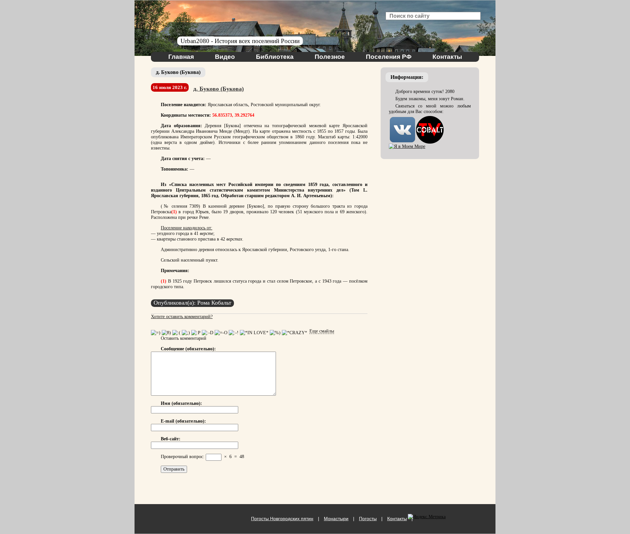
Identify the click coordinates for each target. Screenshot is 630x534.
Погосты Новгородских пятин (282, 518)
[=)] (155, 333)
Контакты (447, 56)
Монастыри (336, 518)
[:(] (176, 333)
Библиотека (275, 56)
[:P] (195, 333)
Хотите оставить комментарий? (182, 316)
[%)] (275, 333)
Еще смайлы (321, 331)
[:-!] (234, 333)
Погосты (368, 518)
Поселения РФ (388, 56)
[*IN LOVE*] (254, 333)
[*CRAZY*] (294, 333)
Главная (181, 56)
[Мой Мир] (407, 146)
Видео (225, 56)
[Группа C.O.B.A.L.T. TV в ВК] (430, 118)
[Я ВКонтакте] (402, 118)
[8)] (166, 333)
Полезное (330, 56)
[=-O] (221, 333)
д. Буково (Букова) (218, 88)
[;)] (186, 333)
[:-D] (207, 333)
